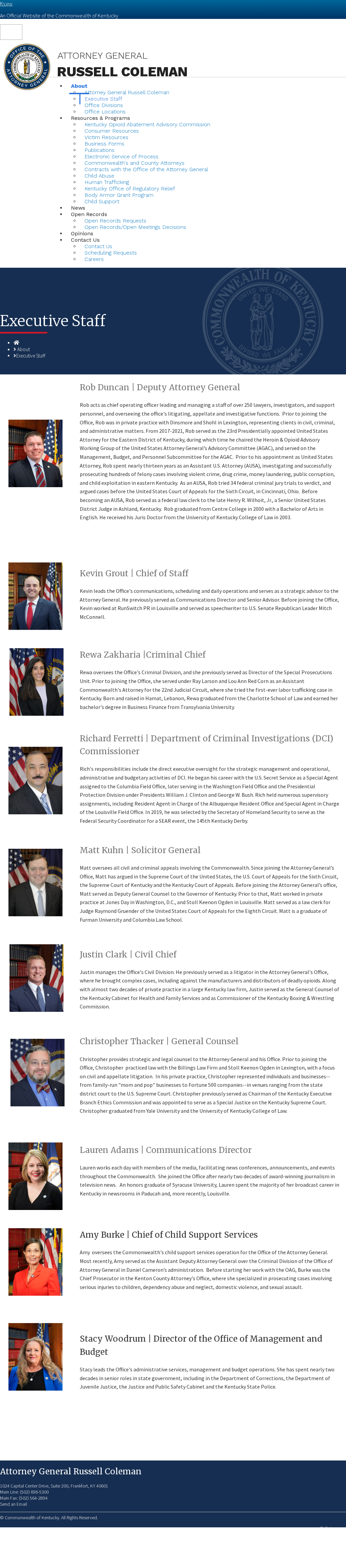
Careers (94, 259)
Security (328, 1534)
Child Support (101, 201)
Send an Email (13, 1504)
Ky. (6, 3)
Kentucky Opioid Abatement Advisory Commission (147, 124)
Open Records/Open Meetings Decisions (135, 227)
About (23, 349)
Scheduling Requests (110, 252)
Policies (328, 1528)
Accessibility (332, 1545)
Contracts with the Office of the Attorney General (146, 169)
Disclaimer (330, 1540)
